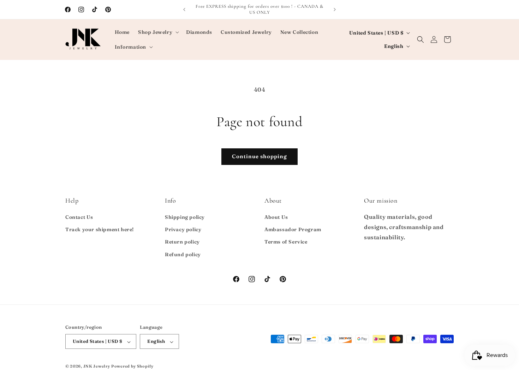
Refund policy (183, 254)
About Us (276, 217)
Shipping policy (185, 217)
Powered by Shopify (132, 366)
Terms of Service (286, 242)
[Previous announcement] (184, 9)
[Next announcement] (334, 9)
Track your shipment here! (99, 230)
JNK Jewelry (96, 366)
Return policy (182, 242)
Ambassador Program (292, 230)
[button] (158, 32)
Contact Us (79, 217)
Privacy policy (183, 230)
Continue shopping (259, 156)
